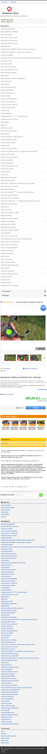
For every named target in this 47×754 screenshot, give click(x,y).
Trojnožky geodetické (7, 250)
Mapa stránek (23, 486)
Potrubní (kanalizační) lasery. (9, 166)
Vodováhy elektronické (7, 271)
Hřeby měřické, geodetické (9, 72)
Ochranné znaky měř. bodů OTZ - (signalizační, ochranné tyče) (19, 151)
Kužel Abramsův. (6, 96)
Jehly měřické (5, 75)
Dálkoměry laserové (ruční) (9, 43)
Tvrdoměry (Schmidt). (7, 253)
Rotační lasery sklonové (8, 189)
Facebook (5, 486)
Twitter (12, 486)
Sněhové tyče (5, 207)
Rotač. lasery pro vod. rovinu (9, 186)
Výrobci (6, 295)
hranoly (8, 470)
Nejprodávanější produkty (8, 736)
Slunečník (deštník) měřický (9, 204)
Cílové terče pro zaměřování (9, 40)
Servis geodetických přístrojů (9, 195)
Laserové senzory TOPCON (9, 104)
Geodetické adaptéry (7, 55)
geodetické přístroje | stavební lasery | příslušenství (14, 16)
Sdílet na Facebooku (31, 368)
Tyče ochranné (5, 256)
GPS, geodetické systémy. (8, 67)
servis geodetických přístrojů (31, 472)
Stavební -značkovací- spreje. (9, 218)
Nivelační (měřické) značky (9, 139)
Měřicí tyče (4, 125)
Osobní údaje (5, 514)
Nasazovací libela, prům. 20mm (6, 429)
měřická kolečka (16, 467)
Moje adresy (4, 512)
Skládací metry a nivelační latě (10, 198)
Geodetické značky (6, 61)
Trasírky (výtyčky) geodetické (9, 247)
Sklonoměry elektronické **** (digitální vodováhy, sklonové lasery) (20, 201)
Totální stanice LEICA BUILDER (10, 242)
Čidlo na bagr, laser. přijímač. (9, 37)
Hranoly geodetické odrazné (9, 69)
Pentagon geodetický (7, 163)
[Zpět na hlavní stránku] (1, 302)
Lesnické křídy (5, 110)
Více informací (42, 389)
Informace (7, 291)
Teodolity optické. (6, 233)
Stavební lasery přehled (8, 221)
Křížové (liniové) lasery (7, 93)
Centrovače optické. (7, 34)
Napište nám (4, 740)
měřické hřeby (24, 469)
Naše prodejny (5, 738)
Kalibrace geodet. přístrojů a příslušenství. (13, 78)
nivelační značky (14, 469)
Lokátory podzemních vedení (9, 119)
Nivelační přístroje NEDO (8, 142)
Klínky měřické (5, 84)
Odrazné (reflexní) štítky (8, 154)
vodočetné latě (20, 470)
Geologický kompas (6, 64)
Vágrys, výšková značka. (8, 262)
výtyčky (27, 470)
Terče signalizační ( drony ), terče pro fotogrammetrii (16, 239)
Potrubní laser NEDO (7, 169)
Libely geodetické (6, 113)
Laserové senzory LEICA (8, 102)
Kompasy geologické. (7, 90)
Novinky (3, 733)
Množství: (19, 408)
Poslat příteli (6, 368)
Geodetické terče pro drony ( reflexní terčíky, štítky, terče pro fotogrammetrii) (23, 58)
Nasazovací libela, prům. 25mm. (23, 429)
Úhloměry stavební (6, 259)
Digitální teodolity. (6, 46)
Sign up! (3, 516)
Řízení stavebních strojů (8, 180)
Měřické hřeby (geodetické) (9, 131)
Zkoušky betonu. (5, 280)
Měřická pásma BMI (6, 128)
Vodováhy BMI (5, 268)
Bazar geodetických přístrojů (9, 32)
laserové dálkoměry (27, 467)
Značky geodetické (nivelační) (9, 285)
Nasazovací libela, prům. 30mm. (14, 429)
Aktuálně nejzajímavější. (8, 29)
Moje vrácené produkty (7, 507)
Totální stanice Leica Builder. (9, 244)
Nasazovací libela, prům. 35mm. (32, 429)
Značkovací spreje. (6, 282)
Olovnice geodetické (7, 160)
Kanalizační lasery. (6, 81)
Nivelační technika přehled (9, 148)
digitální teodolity (21, 466)
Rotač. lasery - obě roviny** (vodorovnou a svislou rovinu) (18, 183)
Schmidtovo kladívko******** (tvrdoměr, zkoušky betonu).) (17, 192)
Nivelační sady (5, 145)
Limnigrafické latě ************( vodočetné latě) (14, 116)
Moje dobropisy (5, 509)
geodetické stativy (6, 467)
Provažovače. (5, 174)
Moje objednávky (6, 505)
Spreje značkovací (6, 209)
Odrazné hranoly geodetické (9, 157)
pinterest (27, 478)
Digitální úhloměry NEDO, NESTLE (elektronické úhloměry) (18, 49)
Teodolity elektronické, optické (10, 230)
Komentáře (4, 443)
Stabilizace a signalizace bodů (10, 212)
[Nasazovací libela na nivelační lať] (10, 358)
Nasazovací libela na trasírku (40, 429)
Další (44, 358)
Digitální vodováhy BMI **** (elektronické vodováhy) (16, 52)
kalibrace (3, 473)
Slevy (2, 731)
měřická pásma (32, 469)
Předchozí (2, 358)
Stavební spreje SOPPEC (8, 224)
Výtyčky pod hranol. (6, 277)
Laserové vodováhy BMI (8, 107)
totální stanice (11, 466)
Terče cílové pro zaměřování (9, 236)
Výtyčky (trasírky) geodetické (9, 274)
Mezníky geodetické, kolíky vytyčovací (12, 137)
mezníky (12, 470)
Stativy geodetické (6, 215)
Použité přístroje (5, 172)
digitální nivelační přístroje (34, 466)
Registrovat (6, 2)
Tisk (4, 370)
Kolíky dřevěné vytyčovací (8, 87)
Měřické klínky (5, 134)
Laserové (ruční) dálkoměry (9, 99)
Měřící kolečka (5, 122)
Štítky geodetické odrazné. (8, 227)
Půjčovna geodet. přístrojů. (9, 177)
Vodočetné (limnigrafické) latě (9, 265)
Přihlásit (14, 2)
